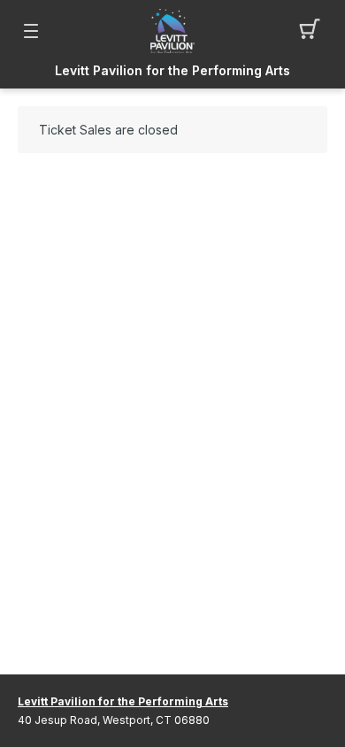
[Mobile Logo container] (172, 31)
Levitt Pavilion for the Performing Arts (172, 71)
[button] (314, 31)
